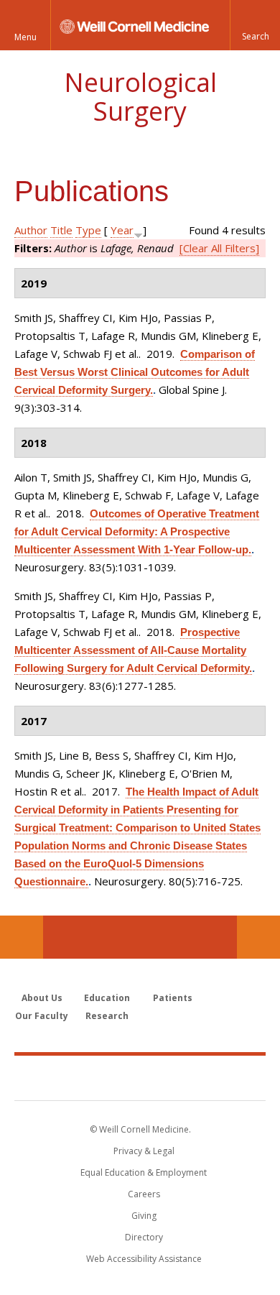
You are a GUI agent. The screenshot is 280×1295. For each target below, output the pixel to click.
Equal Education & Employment (143, 1172)
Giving (144, 1215)
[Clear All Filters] (219, 248)
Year (122, 230)
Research (107, 1016)
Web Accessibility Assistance (144, 1259)
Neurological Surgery (140, 97)
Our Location (21, 937)
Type (88, 230)
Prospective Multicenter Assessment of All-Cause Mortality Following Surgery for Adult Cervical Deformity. (133, 650)
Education (107, 998)
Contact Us (258, 937)
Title (61, 230)
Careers (144, 1194)
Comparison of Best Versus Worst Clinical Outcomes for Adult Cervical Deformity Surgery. (134, 372)
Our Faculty (41, 1016)
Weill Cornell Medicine (140, 1077)
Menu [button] (25, 37)
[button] (255, 25)
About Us (42, 998)
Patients (172, 998)
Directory (144, 1237)
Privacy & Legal (143, 1151)
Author (30, 230)
